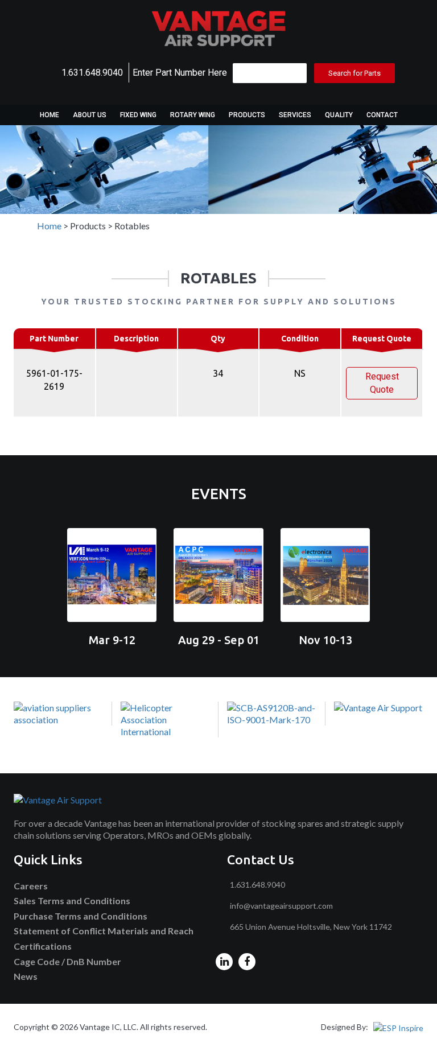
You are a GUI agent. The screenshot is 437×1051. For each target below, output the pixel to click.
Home (49, 115)
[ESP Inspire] (398, 1027)
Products (247, 115)
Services (295, 115)
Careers (31, 885)
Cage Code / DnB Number (67, 961)
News (26, 976)
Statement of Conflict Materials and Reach (103, 930)
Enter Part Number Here (180, 72)
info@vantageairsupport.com (281, 905)
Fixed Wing (138, 115)
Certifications (43, 946)
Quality (339, 115)
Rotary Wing (192, 115)
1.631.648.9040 (92, 72)
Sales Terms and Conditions (72, 900)
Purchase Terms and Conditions (80, 915)
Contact (382, 115)
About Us (89, 115)
